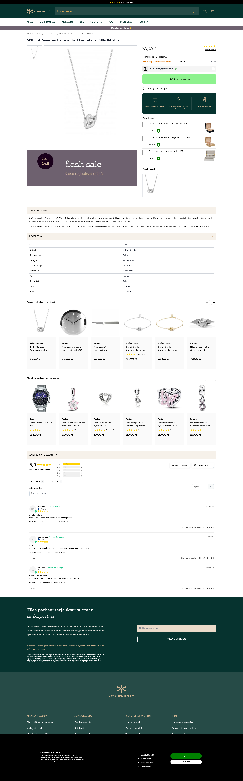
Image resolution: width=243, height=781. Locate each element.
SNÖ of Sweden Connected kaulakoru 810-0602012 (76, 34)
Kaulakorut (52, 34)
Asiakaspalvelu (83, 722)
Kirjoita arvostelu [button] (204, 465)
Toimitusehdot (133, 722)
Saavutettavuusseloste (185, 728)
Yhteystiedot (34, 728)
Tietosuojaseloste (182, 722)
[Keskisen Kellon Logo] (39, 11)
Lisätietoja (35, 236)
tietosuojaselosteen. (37, 649)
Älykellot (67, 22)
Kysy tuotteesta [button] (181, 465)
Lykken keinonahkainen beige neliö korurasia (169, 138)
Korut (81, 22)
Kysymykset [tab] (53, 481)
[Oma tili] (205, 11)
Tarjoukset (127, 22)
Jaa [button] (33, 527)
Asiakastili (80, 728)
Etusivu (28, 34)
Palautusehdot (133, 728)
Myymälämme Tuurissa (40, 722)
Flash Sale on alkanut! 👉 (121, 28)
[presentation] (143, 67)
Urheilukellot (48, 22)
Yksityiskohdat (38, 211)
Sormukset (96, 22)
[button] (213, 302)
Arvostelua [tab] (35, 481)
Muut (111, 22)
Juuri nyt (144, 22)
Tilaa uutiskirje (176, 639)
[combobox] (127, 11)
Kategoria (42, 34)
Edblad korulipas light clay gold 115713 (166, 151)
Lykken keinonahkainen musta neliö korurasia (170, 124)
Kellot (31, 22)
